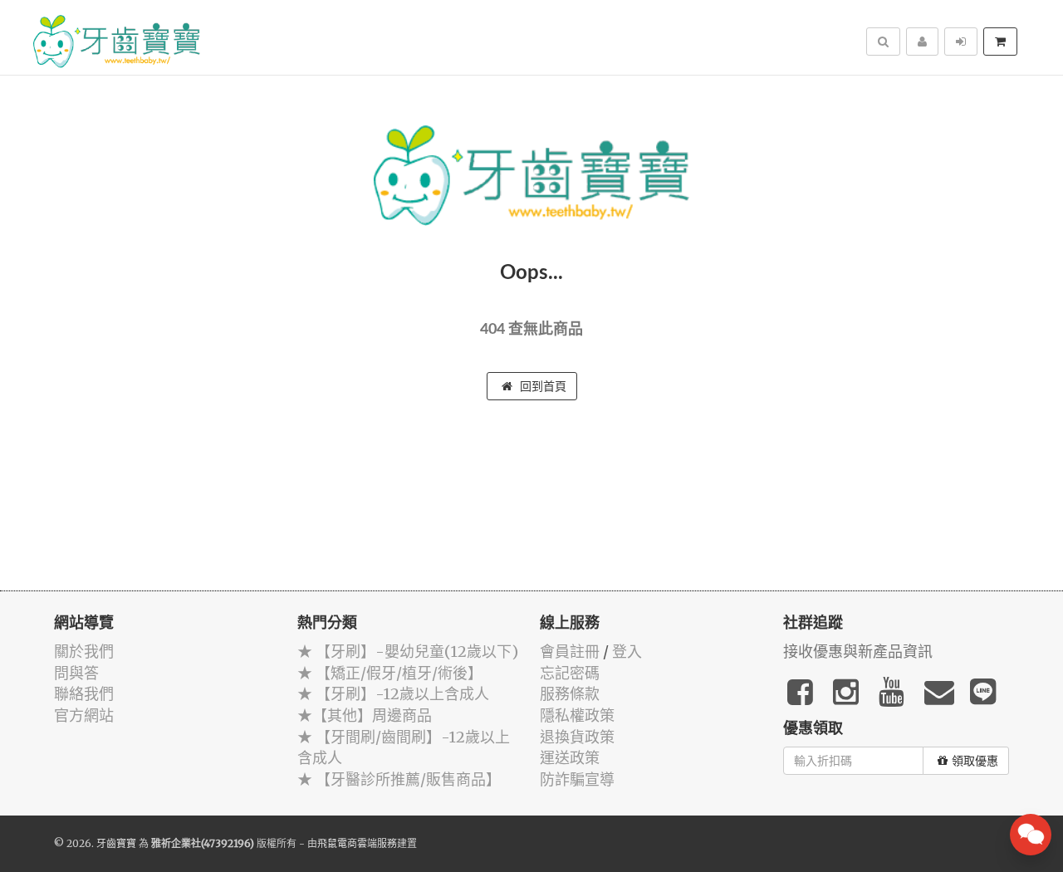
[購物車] (1000, 41)
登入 (627, 651)
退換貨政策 (577, 737)
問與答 (76, 673)
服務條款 (570, 693)
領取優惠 (975, 760)
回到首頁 (541, 386)
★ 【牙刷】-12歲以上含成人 (393, 693)
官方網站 (84, 715)
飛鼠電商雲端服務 (357, 843)
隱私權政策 (577, 715)
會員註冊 (570, 651)
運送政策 (570, 757)
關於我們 (84, 651)
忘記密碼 (570, 673)
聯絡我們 (84, 693)
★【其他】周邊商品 (364, 715)
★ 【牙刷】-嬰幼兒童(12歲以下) (407, 651)
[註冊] (922, 41)
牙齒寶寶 (116, 843)
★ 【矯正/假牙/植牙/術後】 (390, 673)
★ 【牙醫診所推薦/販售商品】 (399, 779)
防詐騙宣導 (577, 779)
